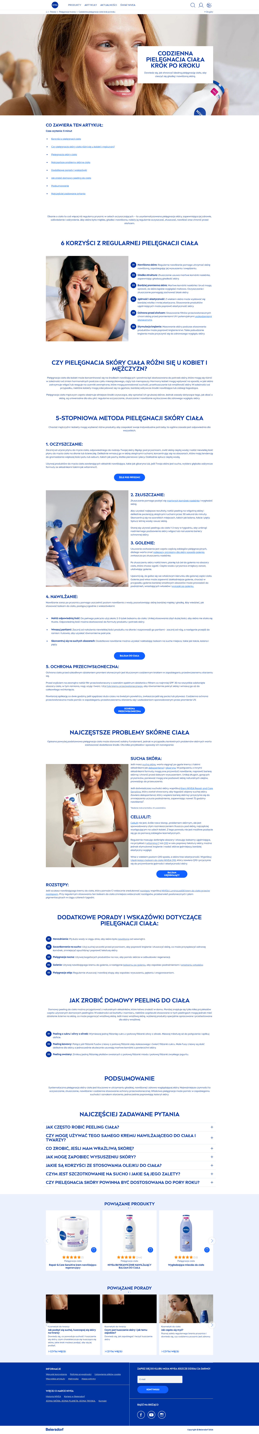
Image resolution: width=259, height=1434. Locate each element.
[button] (93, 1250)
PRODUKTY (74, 5)
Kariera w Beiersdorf (74, 1396)
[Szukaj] (193, 5)
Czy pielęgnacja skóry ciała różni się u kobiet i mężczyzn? (83, 146)
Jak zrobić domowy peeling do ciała (71, 177)
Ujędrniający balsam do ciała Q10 (153, 860)
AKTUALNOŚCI (108, 5)
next (212, 1240)
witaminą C (152, 843)
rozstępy (144, 890)
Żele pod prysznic (129, 477)
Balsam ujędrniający (172, 874)
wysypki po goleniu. (183, 586)
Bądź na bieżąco (148, 1404)
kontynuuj (152, 1389)
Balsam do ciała (129, 655)
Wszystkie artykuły (55, 1378)
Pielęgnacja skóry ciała (64, 154)
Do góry (209, 12)
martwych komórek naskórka (183, 500)
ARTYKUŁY (91, 5)
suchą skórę (149, 764)
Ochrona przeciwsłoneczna (129, 710)
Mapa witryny (89, 1378)
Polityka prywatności (80, 1374)
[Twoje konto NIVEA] (201, 5)
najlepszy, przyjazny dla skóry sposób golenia (178, 552)
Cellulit (134, 822)
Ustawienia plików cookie (108, 1374)
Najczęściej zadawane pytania (68, 193)
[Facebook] (141, 1415)
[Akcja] (209, 5)
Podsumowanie (60, 185)
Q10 (166, 843)
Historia (53, 1396)
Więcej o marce (60, 1391)
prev (46, 1240)
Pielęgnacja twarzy (67, 12)
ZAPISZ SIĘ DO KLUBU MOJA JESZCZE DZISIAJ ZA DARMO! (173, 1368)
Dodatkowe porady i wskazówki (69, 170)
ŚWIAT (127, 5)
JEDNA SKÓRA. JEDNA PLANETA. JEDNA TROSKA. (71, 1401)
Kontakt (103, 1401)
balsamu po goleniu (134, 964)
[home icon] (47, 12)
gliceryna (171, 767)
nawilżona (123, 939)
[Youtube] (151, 1415)
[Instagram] (162, 1415)
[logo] (55, 6)
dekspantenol (156, 767)
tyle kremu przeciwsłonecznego (125, 686)
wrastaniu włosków (192, 964)
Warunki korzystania (56, 1374)
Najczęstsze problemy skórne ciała (70, 162)
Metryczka (73, 1378)
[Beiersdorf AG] (54, 1430)
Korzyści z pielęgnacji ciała (66, 138)
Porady (53, 12)
